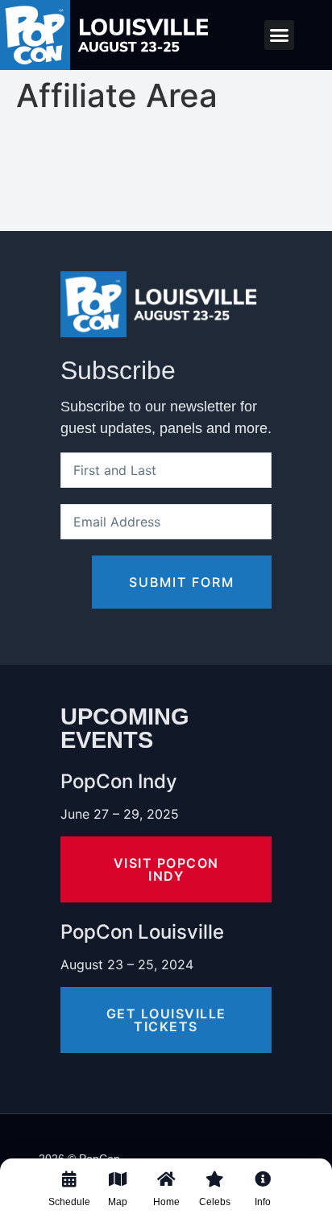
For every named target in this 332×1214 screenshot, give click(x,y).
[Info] (263, 1192)
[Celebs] (214, 1192)
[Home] (166, 1192)
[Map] (117, 1192)
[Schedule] (69, 1192)
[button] (279, 35)
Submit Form (181, 582)
